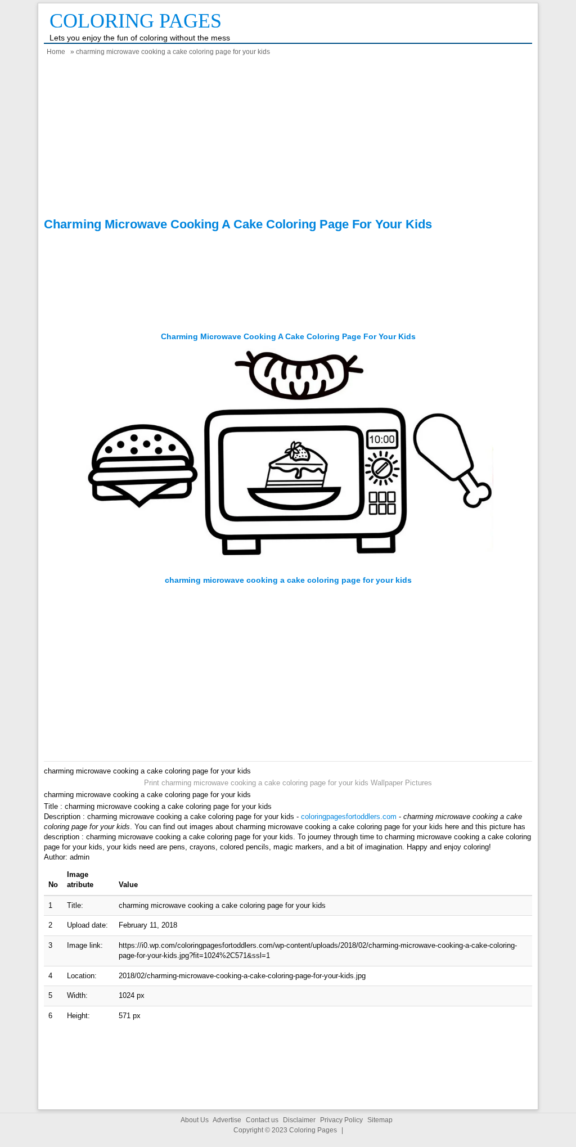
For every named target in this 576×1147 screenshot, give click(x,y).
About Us (195, 1120)
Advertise (227, 1120)
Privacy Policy (341, 1120)
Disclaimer (299, 1120)
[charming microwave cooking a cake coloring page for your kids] (288, 569)
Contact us (262, 1120)
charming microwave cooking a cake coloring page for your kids (288, 336)
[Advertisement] (288, 138)
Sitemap (380, 1120)
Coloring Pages (136, 21)
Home (56, 52)
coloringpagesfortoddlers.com (349, 816)
